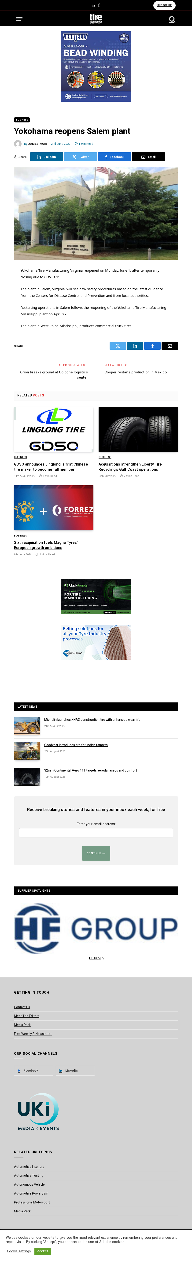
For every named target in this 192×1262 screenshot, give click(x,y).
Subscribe (164, 5)
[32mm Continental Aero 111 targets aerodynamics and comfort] (27, 777)
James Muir (37, 144)
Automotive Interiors (29, 1166)
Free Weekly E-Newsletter (33, 1033)
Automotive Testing (28, 1175)
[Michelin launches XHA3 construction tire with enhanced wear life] (27, 726)
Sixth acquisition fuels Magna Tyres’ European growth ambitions (46, 545)
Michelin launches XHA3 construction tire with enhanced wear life (92, 719)
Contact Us (22, 1007)
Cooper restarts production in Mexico (135, 372)
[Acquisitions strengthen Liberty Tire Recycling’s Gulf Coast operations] (138, 429)
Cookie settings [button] (19, 1251)
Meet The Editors (26, 1016)
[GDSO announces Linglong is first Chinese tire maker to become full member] (53, 429)
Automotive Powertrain (31, 1193)
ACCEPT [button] (42, 1251)
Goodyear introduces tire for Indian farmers (76, 745)
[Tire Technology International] (96, 19)
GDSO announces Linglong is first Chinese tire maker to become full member (51, 467)
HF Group (96, 958)
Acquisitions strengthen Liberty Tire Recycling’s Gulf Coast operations (130, 467)
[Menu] (19, 19)
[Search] (172, 19)
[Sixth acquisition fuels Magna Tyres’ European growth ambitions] (53, 507)
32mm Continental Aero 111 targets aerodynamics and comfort (90, 770)
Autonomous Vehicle (29, 1184)
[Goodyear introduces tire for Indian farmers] (27, 751)
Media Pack (22, 1025)
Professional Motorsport (32, 1202)
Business (22, 119)
